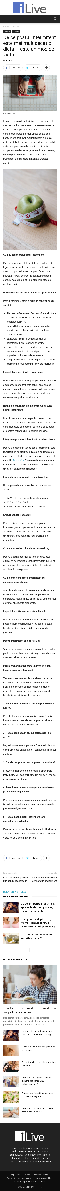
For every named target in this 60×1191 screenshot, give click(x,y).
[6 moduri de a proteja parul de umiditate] (11, 1050)
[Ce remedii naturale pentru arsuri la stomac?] (11, 938)
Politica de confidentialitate (19, 1178)
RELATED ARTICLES (15, 891)
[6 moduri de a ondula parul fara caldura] (11, 1066)
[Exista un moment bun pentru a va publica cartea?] (30, 984)
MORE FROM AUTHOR (15, 896)
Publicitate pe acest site (25, 1181)
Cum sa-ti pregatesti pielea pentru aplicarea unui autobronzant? (36, 1080)
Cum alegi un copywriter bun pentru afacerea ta (15, 879)
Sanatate (16, 32)
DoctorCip (18, 460)
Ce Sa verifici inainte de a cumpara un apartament (44, 879)
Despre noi (15, 1174)
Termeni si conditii (42, 1178)
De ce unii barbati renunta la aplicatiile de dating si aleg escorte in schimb (38, 907)
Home (6, 26)
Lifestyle (15, 26)
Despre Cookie (41, 1174)
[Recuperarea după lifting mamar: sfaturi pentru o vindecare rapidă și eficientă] (11, 922)
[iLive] (30, 7)
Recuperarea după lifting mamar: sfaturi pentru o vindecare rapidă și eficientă (38, 922)
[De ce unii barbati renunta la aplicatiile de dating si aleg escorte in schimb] (11, 907)
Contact (42, 1181)
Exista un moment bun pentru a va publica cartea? (29, 1010)
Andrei (9, 60)
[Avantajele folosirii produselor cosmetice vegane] (11, 1097)
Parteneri (27, 1174)
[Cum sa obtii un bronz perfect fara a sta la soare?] (11, 1112)
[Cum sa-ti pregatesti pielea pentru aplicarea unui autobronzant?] (11, 1081)
